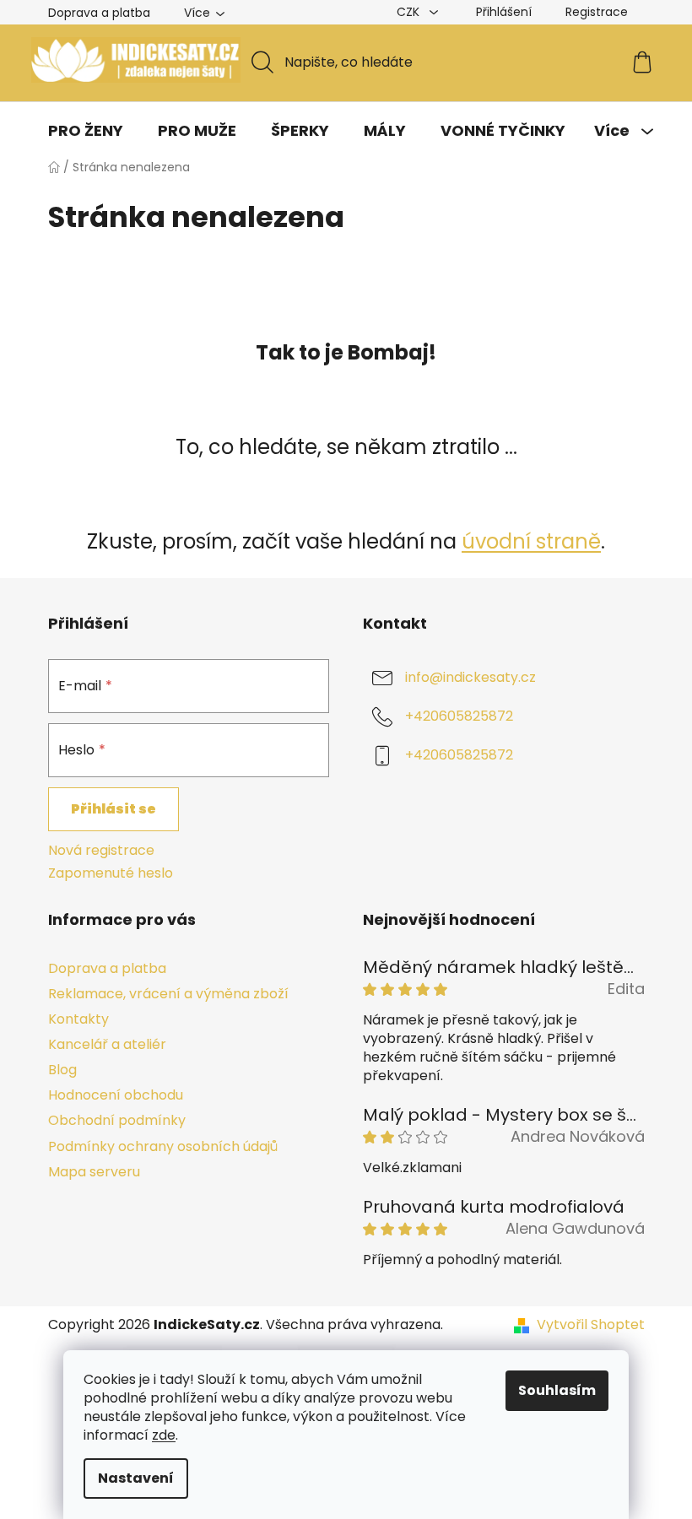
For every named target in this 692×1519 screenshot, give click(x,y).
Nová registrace (101, 850)
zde (164, 1435)
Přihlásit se (113, 809)
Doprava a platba (99, 12)
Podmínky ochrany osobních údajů (163, 1146)
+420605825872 (459, 717)
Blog (62, 1069)
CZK (410, 11)
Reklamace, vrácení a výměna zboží (168, 993)
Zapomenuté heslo (110, 873)
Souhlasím (557, 1390)
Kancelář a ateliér (107, 1044)
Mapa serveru (94, 1171)
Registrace (596, 11)
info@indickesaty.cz (470, 678)
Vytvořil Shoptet (591, 1325)
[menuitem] (85, 130)
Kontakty (78, 1019)
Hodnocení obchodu (115, 1095)
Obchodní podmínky (117, 1120)
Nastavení (136, 1478)
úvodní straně (531, 541)
